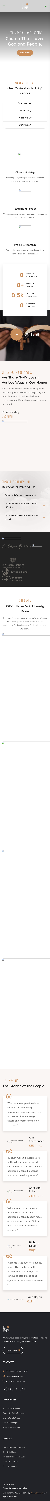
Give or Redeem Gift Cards (14, 1447)
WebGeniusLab (37, 1493)
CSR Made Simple (10, 1422)
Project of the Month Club (14, 1457)
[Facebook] (10, 1389)
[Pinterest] (16, 1389)
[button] (46, 6)
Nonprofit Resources (11, 1408)
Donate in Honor (10, 1452)
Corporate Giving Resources (14, 1413)
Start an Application (11, 1427)
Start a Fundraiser (10, 1461)
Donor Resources (10, 1466)
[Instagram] (22, 1389)
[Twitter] (5, 1389)
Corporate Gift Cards (11, 1418)
